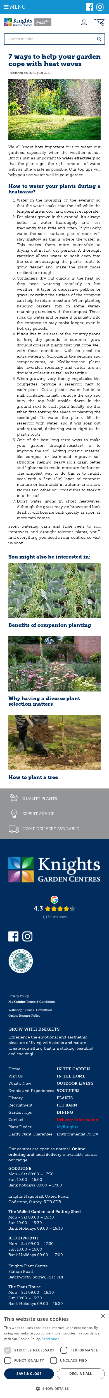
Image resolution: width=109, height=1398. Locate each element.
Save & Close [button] (28, 1373)
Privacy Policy (18, 996)
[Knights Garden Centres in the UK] (28, 22)
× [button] (103, 1316)
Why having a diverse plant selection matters (44, 701)
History (15, 1098)
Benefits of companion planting (49, 625)
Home (14, 1069)
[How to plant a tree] (54, 742)
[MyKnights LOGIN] (83, 22)
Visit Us (15, 1076)
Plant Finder (20, 1127)
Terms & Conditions (31, 1002)
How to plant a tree (33, 777)
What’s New (19, 1083)
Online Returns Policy (24, 1016)
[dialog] (54, 1354)
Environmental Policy (77, 1134)
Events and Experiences (31, 1090)
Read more (51, 1338)
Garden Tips (20, 1112)
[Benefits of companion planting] (54, 590)
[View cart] (99, 22)
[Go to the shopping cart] (99, 22)
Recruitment (20, 1105)
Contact (15, 1119)
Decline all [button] (80, 1373)
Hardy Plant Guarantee (30, 1134)
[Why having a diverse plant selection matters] (54, 663)
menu (18, 7)
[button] (54, 1388)
